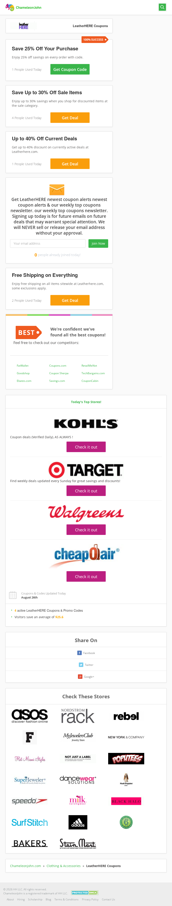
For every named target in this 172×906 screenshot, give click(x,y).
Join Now (98, 243)
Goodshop (23, 373)
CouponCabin (90, 381)
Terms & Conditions (66, 899)
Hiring (21, 899)
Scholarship (35, 899)
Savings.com (57, 381)
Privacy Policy (90, 899)
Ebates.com (24, 381)
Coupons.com (57, 366)
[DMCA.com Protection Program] (85, 892)
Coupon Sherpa (59, 373)
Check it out (86, 447)
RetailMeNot (89, 366)
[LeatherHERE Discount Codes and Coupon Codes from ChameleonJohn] (23, 7)
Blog (48, 899)
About (10, 899)
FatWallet (22, 366)
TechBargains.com (93, 373)
